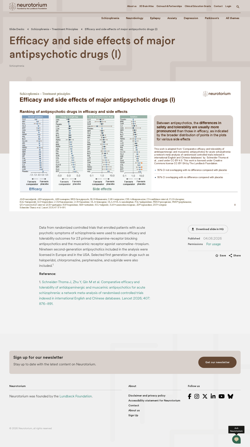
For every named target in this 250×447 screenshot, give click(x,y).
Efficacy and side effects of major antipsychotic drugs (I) (121, 29)
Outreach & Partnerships (169, 6)
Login (228, 6)
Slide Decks (16, 29)
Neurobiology (134, 18)
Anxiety (172, 18)
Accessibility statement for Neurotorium (154, 400)
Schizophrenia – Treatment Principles (54, 29)
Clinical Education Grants (198, 6)
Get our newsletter (217, 362)
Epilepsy (155, 18)
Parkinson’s (212, 18)
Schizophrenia (110, 18)
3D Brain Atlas (146, 6)
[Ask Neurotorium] (236, 439)
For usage (213, 244)
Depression (191, 18)
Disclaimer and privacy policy (146, 395)
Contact (218, 6)
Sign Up (133, 415)
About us (132, 6)
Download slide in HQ (207, 229)
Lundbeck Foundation (76, 396)
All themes (232, 18)
